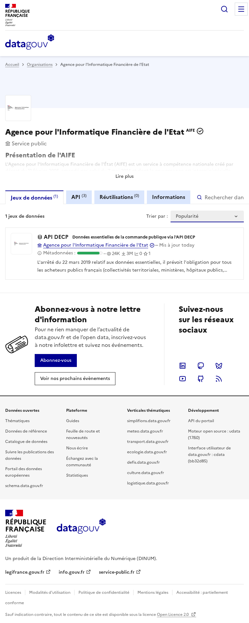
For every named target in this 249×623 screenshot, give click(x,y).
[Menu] (241, 9)
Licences (13, 592)
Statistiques (77, 475)
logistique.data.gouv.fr (148, 483)
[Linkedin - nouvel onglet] (182, 365)
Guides (72, 421)
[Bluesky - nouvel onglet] (218, 365)
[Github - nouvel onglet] (200, 378)
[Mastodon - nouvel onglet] (200, 365)
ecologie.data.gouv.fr (147, 452)
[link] (56, 360)
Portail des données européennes (23, 472)
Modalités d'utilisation (49, 592)
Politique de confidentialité (103, 592)
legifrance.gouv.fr (24, 572)
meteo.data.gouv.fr (145, 431)
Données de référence (26, 431)
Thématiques (17, 421)
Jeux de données (34, 197)
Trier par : (157, 216)
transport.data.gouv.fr (148, 442)
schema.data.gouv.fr (24, 486)
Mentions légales (152, 592)
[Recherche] (224, 9)
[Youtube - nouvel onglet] (182, 378)
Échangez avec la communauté (82, 462)
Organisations (40, 64)
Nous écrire (77, 448)
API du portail (201, 421)
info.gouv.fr (72, 572)
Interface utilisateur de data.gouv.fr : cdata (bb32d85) (209, 454)
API (79, 197)
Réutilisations (119, 197)
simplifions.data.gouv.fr (149, 421)
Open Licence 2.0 (173, 614)
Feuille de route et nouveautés (83, 434)
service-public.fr (117, 572)
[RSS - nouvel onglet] (218, 378)
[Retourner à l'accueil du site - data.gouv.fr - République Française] (81, 528)
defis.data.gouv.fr (143, 462)
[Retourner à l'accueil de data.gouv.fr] (29, 42)
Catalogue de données (26, 442)
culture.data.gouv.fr (145, 473)
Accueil (12, 64)
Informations (168, 197)
